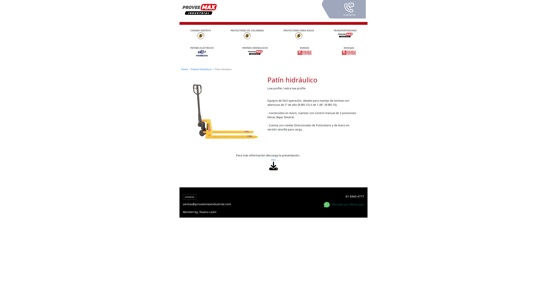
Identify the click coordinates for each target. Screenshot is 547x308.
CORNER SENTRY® (200, 30)
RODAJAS (349, 47)
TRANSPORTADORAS (345, 30)
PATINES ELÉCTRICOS (202, 47)
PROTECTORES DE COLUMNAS (247, 30)
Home (184, 69)
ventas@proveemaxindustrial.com (207, 204)
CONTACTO (349, 15)
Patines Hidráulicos (201, 69)
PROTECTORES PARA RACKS (298, 30)
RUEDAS (304, 47)
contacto (189, 196)
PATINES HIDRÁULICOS (255, 47)
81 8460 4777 (355, 196)
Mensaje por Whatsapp (347, 204)
